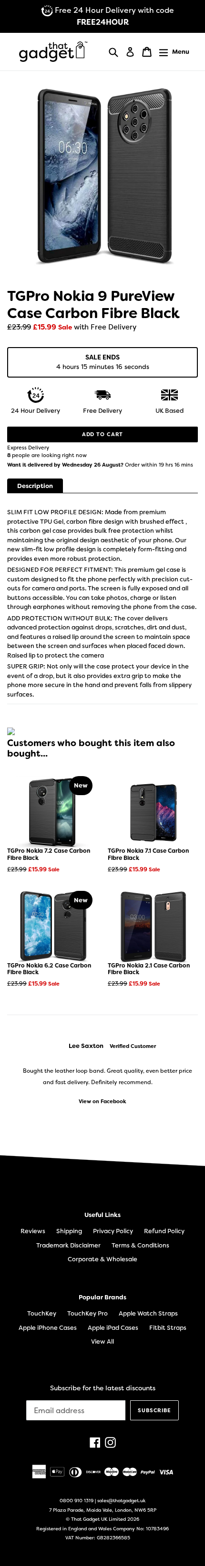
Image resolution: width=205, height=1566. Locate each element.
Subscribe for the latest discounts (102, 1388)
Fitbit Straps (167, 1328)
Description (35, 486)
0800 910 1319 (76, 1500)
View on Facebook (102, 1101)
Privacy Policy (113, 1231)
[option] (102, 1073)
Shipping (69, 1231)
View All (102, 1341)
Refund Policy (164, 1231)
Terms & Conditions (140, 1245)
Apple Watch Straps (148, 1313)
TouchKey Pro (87, 1313)
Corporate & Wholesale (102, 1259)
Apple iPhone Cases (48, 1328)
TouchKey (41, 1313)
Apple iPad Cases (113, 1328)
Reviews (32, 1231)
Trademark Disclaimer (68, 1245)
